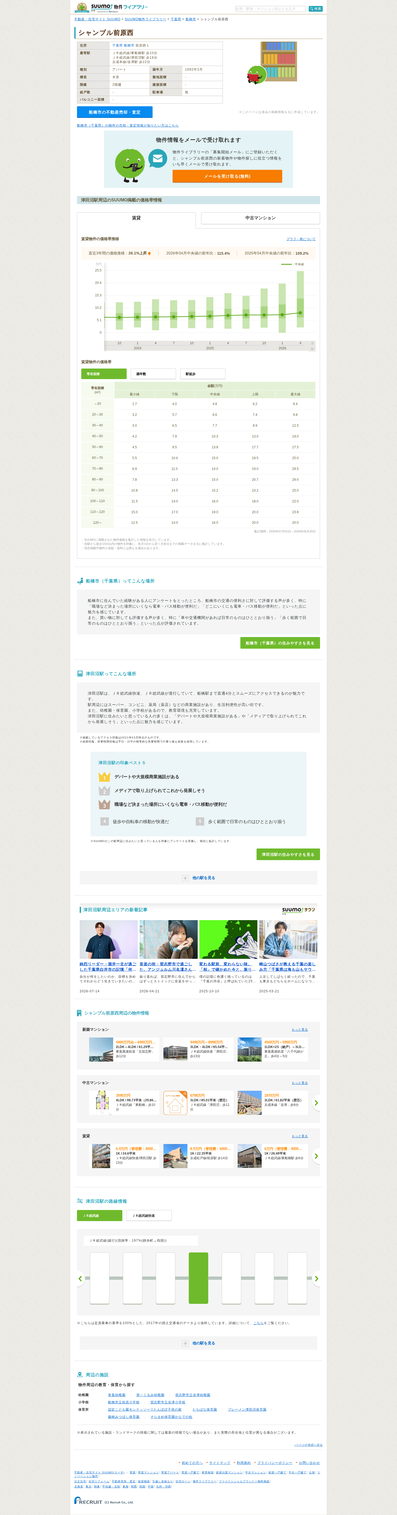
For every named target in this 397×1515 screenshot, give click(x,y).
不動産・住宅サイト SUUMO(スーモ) (99, 1472)
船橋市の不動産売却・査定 (115, 112)
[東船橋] (231, 1278)
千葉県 (176, 19)
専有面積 (93, 374)
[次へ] (316, 1103)
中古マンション (255, 1472)
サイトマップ (219, 1463)
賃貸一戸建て (190, 1472)
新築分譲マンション (229, 1472)
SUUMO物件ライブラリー (145, 19)
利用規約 (244, 1463)
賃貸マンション (148, 1472)
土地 (312, 1472)
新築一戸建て (277, 1472)
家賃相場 (208, 1472)
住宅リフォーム (99, 1481)
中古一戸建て (298, 1472)
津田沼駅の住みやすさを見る (288, 854)
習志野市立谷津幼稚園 (192, 1395)
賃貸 (133, 1472)
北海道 (78, 1486)
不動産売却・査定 (124, 1481)
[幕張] (132, 1278)
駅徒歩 (191, 374)
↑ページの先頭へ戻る (308, 1444)
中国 (151, 1486)
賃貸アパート (170, 1472)
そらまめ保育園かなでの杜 (171, 1417)
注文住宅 (80, 1481)
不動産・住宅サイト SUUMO (97, 19)
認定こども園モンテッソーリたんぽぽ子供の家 (145, 1409)
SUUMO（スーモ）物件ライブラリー (111, 8)
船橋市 (191, 19)
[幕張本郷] (165, 1278)
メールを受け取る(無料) (227, 176)
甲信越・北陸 (111, 1486)
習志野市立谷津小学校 (168, 1402)
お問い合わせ (309, 1463)
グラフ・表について (301, 239)
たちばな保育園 (205, 1409)
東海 (126, 1486)
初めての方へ (192, 1463)
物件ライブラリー (205, 1481)
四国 (142, 1486)
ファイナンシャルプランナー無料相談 (244, 1481)
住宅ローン (183, 1481)
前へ (81, 1278)
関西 (134, 1486)
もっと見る (300, 1030)
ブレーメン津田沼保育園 (247, 1409)
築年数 (141, 374)
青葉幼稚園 (117, 1395)
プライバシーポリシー (274, 1463)
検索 (317, 9)
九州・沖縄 (163, 1486)
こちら (258, 1323)
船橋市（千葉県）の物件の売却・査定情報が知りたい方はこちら (128, 125)
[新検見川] (99, 1278)
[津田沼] (198, 1278)
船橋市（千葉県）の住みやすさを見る (280, 643)
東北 (89, 1486)
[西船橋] (297, 1278)
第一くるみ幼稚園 (150, 1395)
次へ (316, 1278)
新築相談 (144, 1481)
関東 (97, 1486)
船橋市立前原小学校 (124, 1402)
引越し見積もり (162, 1481)
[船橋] (264, 1278)
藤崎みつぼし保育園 (124, 1417)
